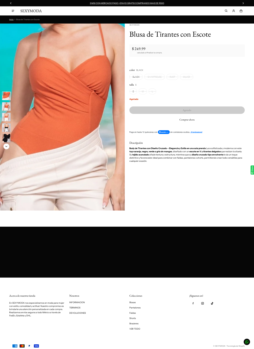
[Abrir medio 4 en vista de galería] (6, 127)
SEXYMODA (220, 346)
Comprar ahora (187, 119)
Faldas (132, 313)
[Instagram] (202, 303)
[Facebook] (193, 303)
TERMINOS (74, 307)
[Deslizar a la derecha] (243, 3)
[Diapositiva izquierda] (10, 3)
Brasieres (134, 323)
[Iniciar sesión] (233, 11)
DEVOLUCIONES (77, 313)
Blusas (132, 302)
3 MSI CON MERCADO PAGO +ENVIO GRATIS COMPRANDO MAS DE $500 (127, 3)
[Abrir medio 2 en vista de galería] (6, 106)
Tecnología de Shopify (236, 346)
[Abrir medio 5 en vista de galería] (6, 138)
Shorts (132, 318)
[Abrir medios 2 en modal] (62, 117)
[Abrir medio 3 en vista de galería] (6, 117)
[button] (226, 11)
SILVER (186, 77)
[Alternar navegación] (13, 11)
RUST (172, 77)
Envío (134, 53)
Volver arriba (15, 280)
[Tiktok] (212, 303)
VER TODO (134, 328)
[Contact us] (247, 342)
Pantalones (135, 307)
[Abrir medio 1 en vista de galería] (6, 96)
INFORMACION (77, 302)
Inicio (11, 19)
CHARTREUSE (155, 77)
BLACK (136, 77)
